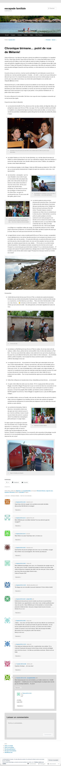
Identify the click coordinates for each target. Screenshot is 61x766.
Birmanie (39, 490)
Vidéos (31, 35)
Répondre (18, 510)
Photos (25, 35)
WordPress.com (8, 752)
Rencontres (12, 492)
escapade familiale (15, 8)
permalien (21, 492)
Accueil (6, 35)
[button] (30, 133)
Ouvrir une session (9, 747)
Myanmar (18, 490)
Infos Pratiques (39, 35)
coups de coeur (49, 490)
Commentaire (47, 734)
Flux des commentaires (10, 750)
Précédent (48, 39)
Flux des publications (10, 749)
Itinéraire (20, 35)
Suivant (54, 39)
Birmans (43, 490)
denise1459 (29, 599)
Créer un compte (9, 745)
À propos (13, 35)
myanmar (7, 492)
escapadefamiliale (26, 490)
